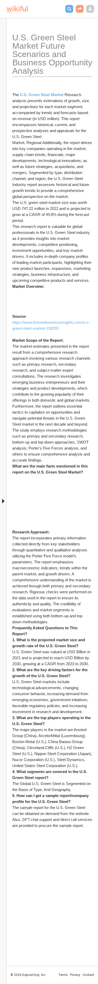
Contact (88, 975)
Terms (63, 975)
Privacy (75, 975)
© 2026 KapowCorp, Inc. (28, 975)
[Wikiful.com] (17, 9)
